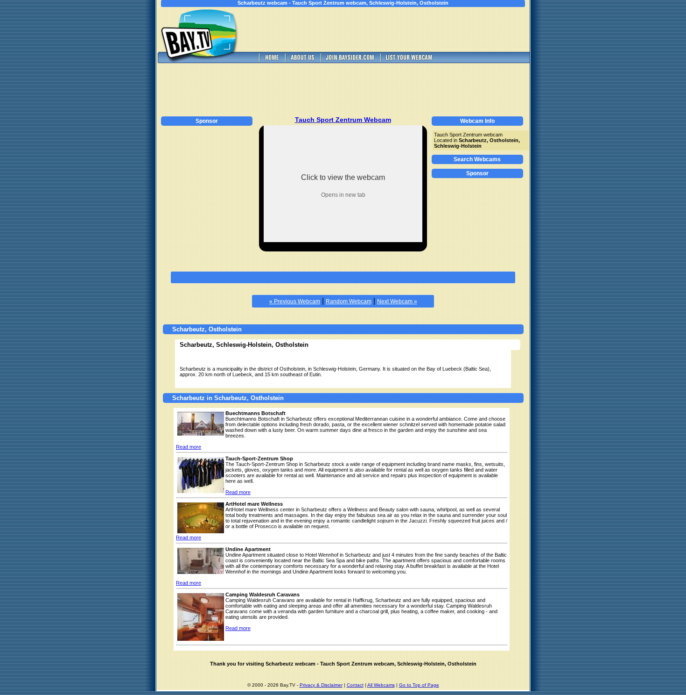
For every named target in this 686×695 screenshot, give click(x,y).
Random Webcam (348, 301)
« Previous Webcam (294, 301)
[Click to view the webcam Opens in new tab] (343, 240)
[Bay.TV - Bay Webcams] (271, 60)
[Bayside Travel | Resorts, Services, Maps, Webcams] (349, 60)
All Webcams (381, 685)
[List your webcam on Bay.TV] (409, 60)
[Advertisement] (394, 29)
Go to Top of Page (419, 685)
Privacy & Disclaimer (321, 685)
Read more (188, 447)
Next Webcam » (397, 301)
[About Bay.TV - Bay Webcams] (302, 60)
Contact (355, 685)
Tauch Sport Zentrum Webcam (343, 119)
